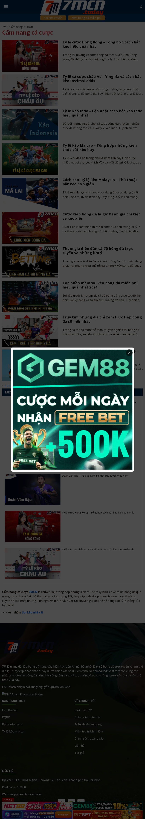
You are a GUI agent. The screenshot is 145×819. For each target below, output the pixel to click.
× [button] (129, 352)
